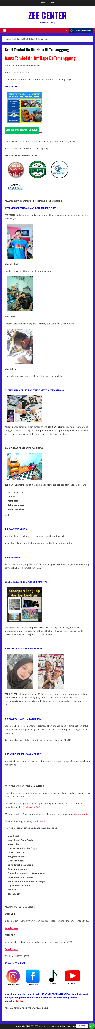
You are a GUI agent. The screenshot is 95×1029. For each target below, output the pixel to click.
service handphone (83, 30)
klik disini (19, 1001)
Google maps (11, 949)
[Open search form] (66, 30)
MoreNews (61, 1026)
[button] (4, 30)
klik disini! (39, 821)
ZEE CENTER (47, 15)
